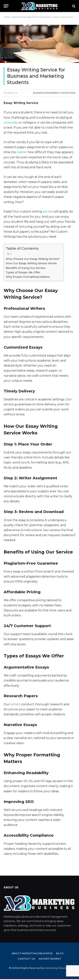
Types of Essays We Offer (23, 272)
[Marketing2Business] (39, 6)
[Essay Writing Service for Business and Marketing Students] (39, 44)
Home (7, 17)
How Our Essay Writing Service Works (31, 263)
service (48, 211)
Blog (60, 953)
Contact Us (26, 958)
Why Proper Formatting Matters (28, 276)
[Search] (73, 6)
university (11, 122)
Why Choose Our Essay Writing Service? (33, 259)
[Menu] (6, 6)
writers (15, 704)
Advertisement (50, 958)
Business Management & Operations (31, 17)
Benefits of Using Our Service (25, 268)
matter (22, 152)
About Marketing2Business (32, 953)
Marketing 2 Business (57, 967)
